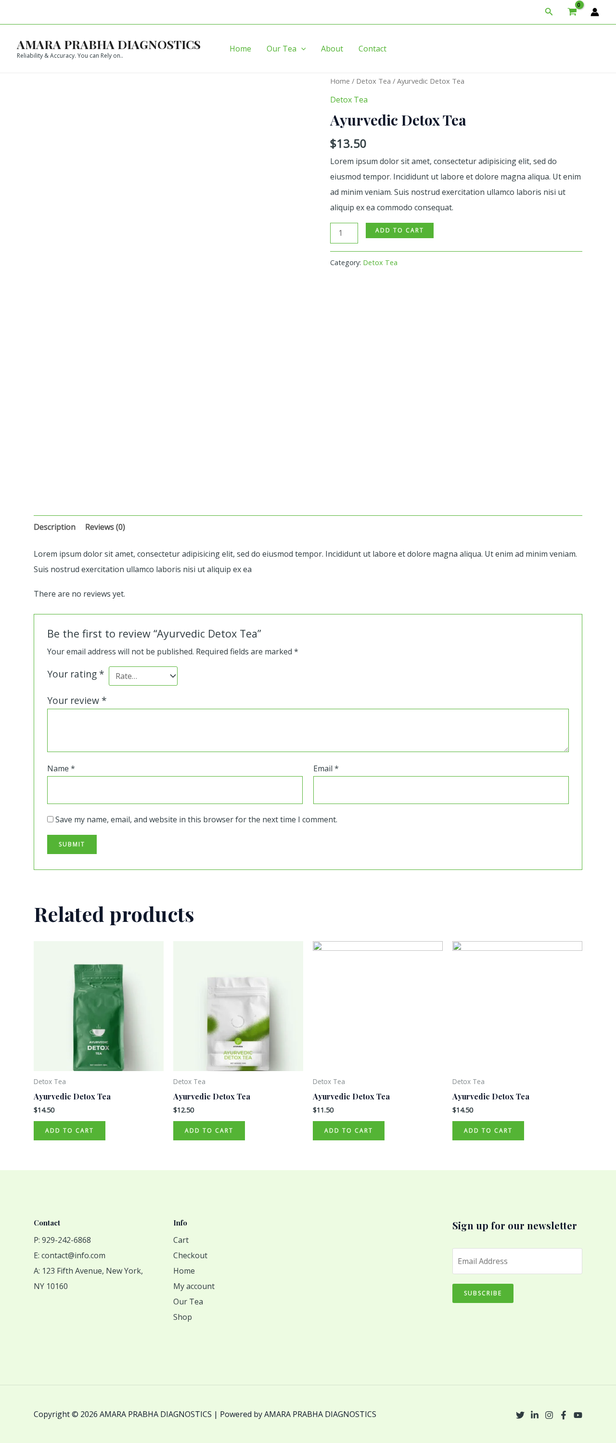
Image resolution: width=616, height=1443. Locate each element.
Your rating (75, 673)
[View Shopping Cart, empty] (572, 12)
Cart (181, 1240)
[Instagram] (549, 1415)
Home (240, 48)
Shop (182, 1317)
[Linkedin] (534, 1415)
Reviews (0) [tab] (105, 527)
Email (326, 768)
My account (194, 1286)
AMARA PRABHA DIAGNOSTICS (109, 44)
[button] (549, 12)
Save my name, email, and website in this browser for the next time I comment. (196, 819)
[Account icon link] (594, 12)
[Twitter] (520, 1415)
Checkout (190, 1255)
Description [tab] (55, 527)
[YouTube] (578, 1415)
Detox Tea (373, 81)
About (332, 48)
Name (61, 768)
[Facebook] (563, 1415)
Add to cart (399, 230)
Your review (77, 700)
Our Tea (281, 48)
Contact (372, 48)
